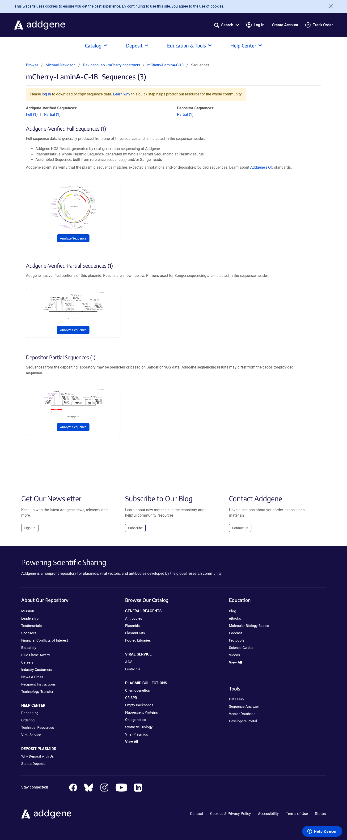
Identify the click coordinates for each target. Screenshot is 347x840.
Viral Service (31, 735)
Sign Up (29, 528)
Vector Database (242, 714)
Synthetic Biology (138, 727)
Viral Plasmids (136, 734)
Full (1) (32, 114)
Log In (259, 25)
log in (46, 94)
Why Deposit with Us (37, 756)
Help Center (243, 45)
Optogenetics (135, 720)
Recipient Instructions (38, 684)
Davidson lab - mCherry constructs (112, 65)
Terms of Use (297, 813)
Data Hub (236, 699)
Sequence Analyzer (244, 706)
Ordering (27, 720)
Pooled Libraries (138, 640)
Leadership (29, 618)
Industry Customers (36, 670)
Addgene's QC (261, 167)
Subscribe (135, 528)
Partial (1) (52, 114)
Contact (196, 813)
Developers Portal (243, 721)
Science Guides (241, 648)
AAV (128, 662)
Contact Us (240, 528)
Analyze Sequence (73, 238)
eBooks (235, 618)
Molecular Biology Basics (249, 626)
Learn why (121, 94)
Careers (27, 662)
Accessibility (268, 813)
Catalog (93, 45)
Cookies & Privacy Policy (230, 813)
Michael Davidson (61, 65)
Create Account (285, 25)
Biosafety (28, 648)
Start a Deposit (33, 764)
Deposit (134, 45)
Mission (27, 611)
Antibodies (133, 618)
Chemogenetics (137, 690)
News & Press (32, 677)
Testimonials (31, 626)
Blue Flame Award (35, 655)
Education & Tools (186, 45)
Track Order (323, 25)
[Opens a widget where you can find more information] (322, 832)
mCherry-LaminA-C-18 (165, 65)
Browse (32, 65)
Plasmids (132, 626)
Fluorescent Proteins (141, 712)
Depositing (29, 713)
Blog (232, 611)
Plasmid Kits (135, 633)
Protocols (237, 640)
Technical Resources (37, 727)
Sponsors (28, 633)
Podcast (235, 633)
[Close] (329, 6)
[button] (226, 24)
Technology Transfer (37, 692)
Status (320, 813)
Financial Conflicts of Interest (44, 640)
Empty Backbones (139, 705)
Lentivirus (132, 669)
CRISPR (131, 698)
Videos (234, 655)
